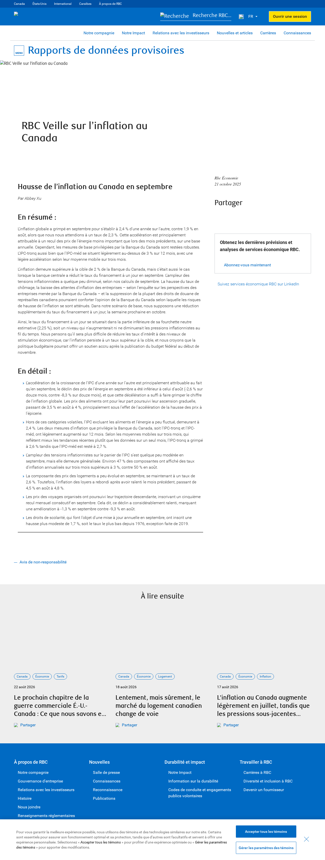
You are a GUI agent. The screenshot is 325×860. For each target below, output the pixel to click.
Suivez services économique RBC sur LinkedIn (258, 284)
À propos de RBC (110, 4)
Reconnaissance (107, 789)
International (63, 4)
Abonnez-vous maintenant (247, 265)
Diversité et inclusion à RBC (267, 781)
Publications (104, 798)
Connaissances (297, 32)
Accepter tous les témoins (266, 832)
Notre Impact (133, 32)
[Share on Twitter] (233, 216)
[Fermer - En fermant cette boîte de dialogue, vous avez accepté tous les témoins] (306, 839)
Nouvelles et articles (235, 32)
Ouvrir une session (290, 16)
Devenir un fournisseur (263, 789)
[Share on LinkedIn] (247, 216)
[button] (195, 17)
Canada (19, 4)
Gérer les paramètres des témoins (266, 848)
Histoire (24, 798)
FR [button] (251, 16)
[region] (162, 839)
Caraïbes (85, 4)
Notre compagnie (99, 32)
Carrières (268, 32)
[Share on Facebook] (220, 216)
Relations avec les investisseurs (181, 32)
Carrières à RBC (257, 772)
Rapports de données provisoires (106, 50)
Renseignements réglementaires (46, 815)
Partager (28, 725)
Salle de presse (106, 772)
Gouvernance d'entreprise (40, 781)
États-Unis (39, 4)
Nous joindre (29, 807)
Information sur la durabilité (193, 781)
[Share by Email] (261, 216)
